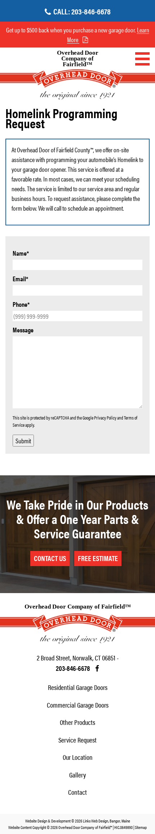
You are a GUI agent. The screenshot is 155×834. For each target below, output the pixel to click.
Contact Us (50, 558)
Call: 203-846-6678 (82, 11)
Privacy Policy (105, 417)
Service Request (77, 740)
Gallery (77, 775)
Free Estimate (98, 558)
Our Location (78, 757)
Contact (77, 792)
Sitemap (141, 827)
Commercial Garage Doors (77, 705)
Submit (23, 440)
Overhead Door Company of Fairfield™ (77, 58)
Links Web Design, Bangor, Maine (106, 820)
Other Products (77, 722)
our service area (96, 188)
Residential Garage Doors (77, 687)
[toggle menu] (142, 58)
